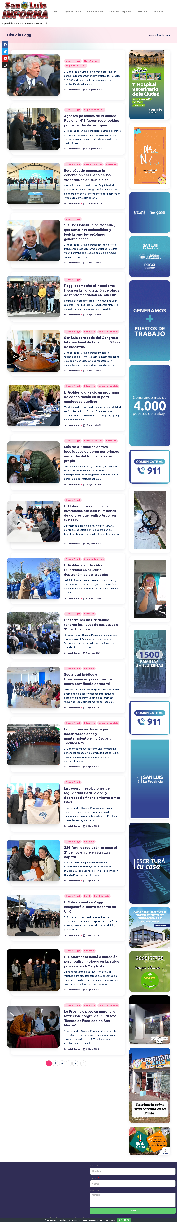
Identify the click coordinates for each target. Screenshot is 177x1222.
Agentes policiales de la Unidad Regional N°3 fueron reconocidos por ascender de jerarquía (91, 120)
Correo (94, 1178)
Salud (87, 896)
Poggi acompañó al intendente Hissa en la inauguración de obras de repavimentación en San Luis (91, 290)
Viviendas (111, 164)
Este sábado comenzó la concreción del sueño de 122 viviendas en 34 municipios (87, 175)
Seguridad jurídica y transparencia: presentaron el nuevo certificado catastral (88, 679)
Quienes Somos (73, 11)
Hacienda (89, 668)
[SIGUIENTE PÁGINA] (83, 1063)
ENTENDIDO (124, 1220)
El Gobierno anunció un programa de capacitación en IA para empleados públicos (91, 397)
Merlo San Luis (91, 61)
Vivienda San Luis (93, 164)
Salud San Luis (101, 896)
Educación (89, 331)
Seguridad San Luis (76, 66)
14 (75, 1063)
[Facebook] (5, 44)
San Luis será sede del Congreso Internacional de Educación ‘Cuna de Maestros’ (92, 342)
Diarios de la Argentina (120, 11)
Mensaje (94, 1190)
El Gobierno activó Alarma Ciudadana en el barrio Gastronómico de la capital (86, 570)
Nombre (94, 1165)
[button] (83, 1063)
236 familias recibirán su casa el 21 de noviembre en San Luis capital (90, 852)
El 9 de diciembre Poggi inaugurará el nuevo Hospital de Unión (90, 907)
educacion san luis (108, 331)
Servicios (142, 11)
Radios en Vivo (95, 11)
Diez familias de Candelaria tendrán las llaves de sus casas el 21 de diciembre (91, 624)
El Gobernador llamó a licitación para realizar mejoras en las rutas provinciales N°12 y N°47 (91, 961)
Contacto (158, 11)
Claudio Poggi (73, 61)
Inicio (56, 11)
